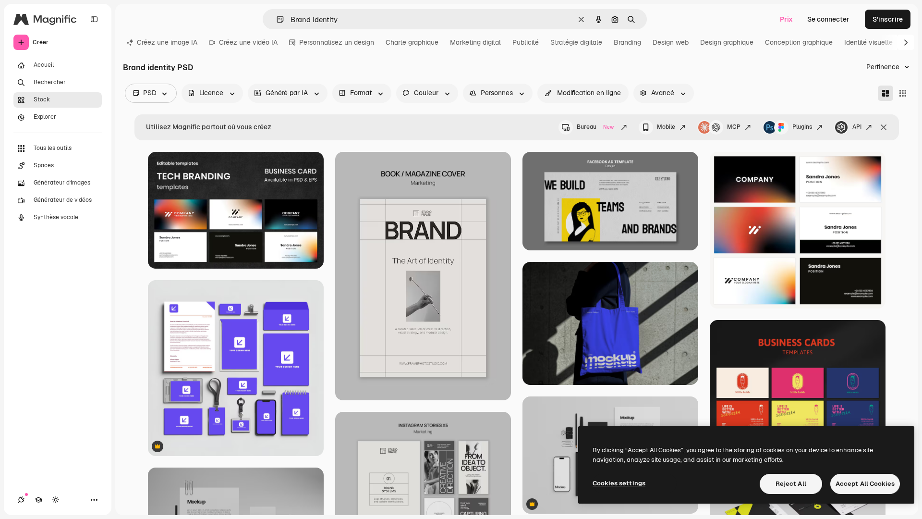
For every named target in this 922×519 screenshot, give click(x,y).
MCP (733, 127)
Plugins (802, 127)
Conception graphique (799, 42)
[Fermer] (883, 127)
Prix (786, 19)
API (856, 127)
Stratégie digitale (576, 42)
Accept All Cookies (865, 484)
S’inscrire (888, 19)
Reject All (791, 484)
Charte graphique (412, 42)
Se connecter (828, 19)
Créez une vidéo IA (248, 42)
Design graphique (726, 42)
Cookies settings (619, 483)
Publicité (525, 42)
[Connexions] (21, 499)
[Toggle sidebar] (94, 19)
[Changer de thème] (55, 499)
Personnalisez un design (336, 42)
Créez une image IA (167, 42)
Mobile (666, 127)
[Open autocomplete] (276, 19)
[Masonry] (885, 93)
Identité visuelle (868, 42)
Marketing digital (475, 42)
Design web (671, 42)
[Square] (902, 93)
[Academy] (38, 499)
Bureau (595, 127)
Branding (627, 42)
